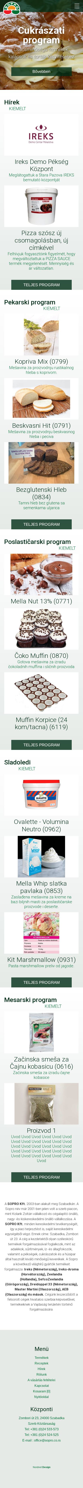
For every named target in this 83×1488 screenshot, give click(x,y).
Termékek (42, 1357)
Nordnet (41, 1467)
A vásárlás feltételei (41, 1380)
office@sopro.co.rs (47, 1440)
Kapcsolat (41, 1385)
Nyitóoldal (41, 1397)
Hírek (41, 1369)
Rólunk (41, 1374)
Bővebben (41, 71)
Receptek (41, 1363)
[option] (41, 45)
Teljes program (41, 285)
